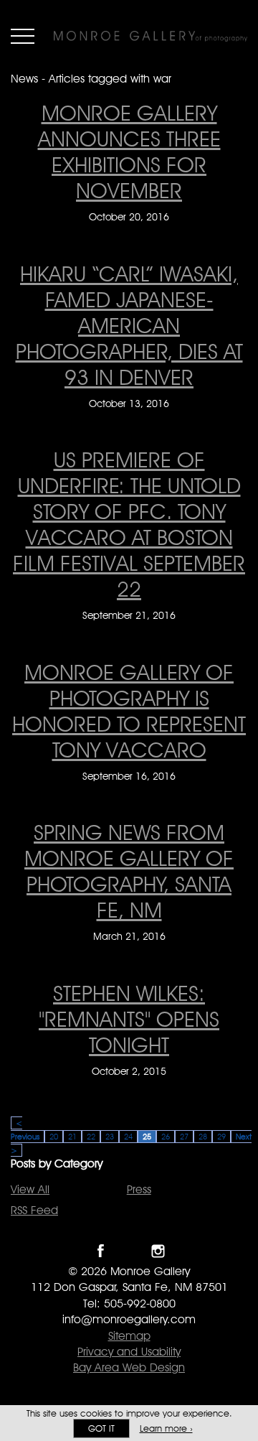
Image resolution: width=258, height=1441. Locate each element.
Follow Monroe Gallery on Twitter (129, 1251)
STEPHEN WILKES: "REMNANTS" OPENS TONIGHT (129, 1019)
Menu (22, 36)
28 (203, 1137)
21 (72, 1137)
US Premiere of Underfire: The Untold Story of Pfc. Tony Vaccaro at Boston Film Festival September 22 (129, 524)
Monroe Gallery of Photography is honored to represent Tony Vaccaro (129, 711)
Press (139, 1189)
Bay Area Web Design (129, 1367)
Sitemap (129, 1336)
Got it (101, 1428)
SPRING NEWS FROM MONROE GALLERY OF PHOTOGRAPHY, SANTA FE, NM (129, 871)
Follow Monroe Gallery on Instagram (158, 1251)
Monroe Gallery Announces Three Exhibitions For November (129, 151)
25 (147, 1137)
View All (30, 1189)
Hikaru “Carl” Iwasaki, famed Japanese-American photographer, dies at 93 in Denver (129, 325)
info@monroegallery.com (129, 1319)
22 (91, 1137)
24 (128, 1137)
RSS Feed (34, 1210)
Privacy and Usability (129, 1351)
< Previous (25, 1130)
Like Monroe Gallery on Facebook (100, 1251)
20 (53, 1137)
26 (165, 1137)
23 (109, 1137)
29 (221, 1137)
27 (184, 1137)
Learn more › (166, 1428)
